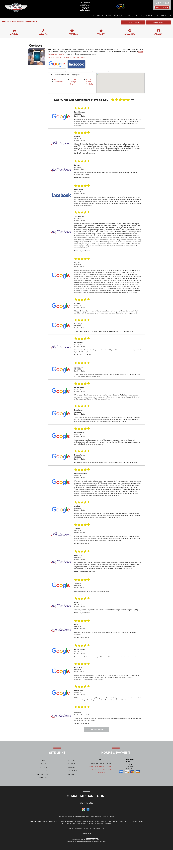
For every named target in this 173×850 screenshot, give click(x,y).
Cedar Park (58, 82)
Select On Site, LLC (92, 838)
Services (129, 16)
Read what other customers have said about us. (67, 57)
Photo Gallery (164, 16)
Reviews (100, 16)
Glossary (43, 778)
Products (118, 16)
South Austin (88, 80)
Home (91, 16)
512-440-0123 (86, 802)
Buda (56, 79)
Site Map (71, 774)
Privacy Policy (43, 774)
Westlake (89, 84)
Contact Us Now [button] (162, 7)
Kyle (71, 84)
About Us (150, 16)
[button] (133, 22)
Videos (109, 16)
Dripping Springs (73, 80)
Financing (139, 16)
